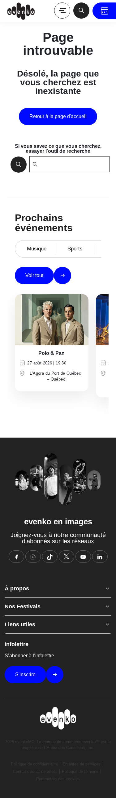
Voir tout (34, 275)
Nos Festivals (23, 606)
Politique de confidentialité (34, 764)
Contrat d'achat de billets (35, 771)
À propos (17, 588)
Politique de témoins (80, 771)
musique (36, 249)
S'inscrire (25, 674)
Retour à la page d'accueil (58, 116)
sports (75, 249)
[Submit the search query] (17, 164)
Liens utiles (20, 624)
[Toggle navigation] (62, 10)
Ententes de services (81, 764)
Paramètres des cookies (58, 779)
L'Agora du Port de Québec (55, 373)
